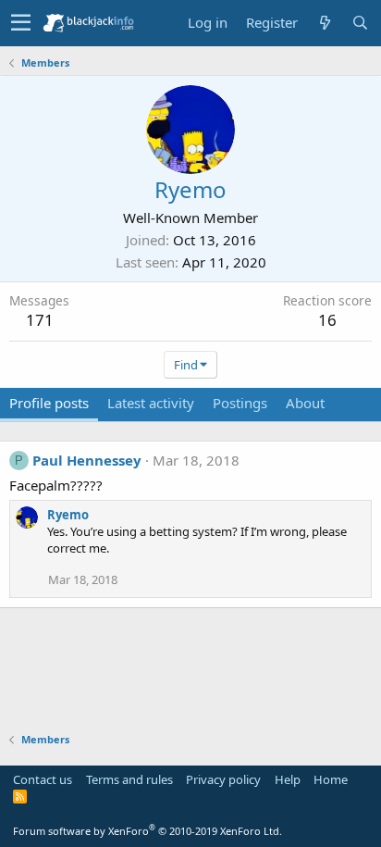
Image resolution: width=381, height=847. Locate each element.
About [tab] (305, 402)
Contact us (42, 779)
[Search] (359, 23)
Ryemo (68, 514)
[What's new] (324, 23)
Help (288, 779)
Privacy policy (223, 779)
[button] (21, 23)
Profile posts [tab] (49, 402)
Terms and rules (129, 779)
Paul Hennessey (86, 460)
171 (40, 319)
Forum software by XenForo (147, 831)
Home (330, 779)
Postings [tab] (240, 402)
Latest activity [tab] (150, 402)
